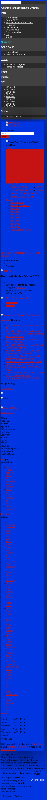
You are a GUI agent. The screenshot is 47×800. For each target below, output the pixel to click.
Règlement (11, 25)
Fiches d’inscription (14, 67)
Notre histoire (12, 18)
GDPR (9, 37)
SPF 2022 (10, 96)
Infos (3, 12)
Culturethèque (12, 30)
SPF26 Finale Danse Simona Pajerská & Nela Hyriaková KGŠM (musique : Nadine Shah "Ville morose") (25, 334)
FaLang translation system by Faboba (10, 310)
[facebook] (6, 270)
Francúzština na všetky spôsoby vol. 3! (24, 361)
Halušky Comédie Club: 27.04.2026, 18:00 (24, 372)
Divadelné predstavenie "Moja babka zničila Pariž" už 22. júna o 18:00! (23, 357)
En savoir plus (37, 779)
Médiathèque (12, 27)
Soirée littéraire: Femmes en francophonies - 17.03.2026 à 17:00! (22, 377)
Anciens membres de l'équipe (19, 22)
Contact (5, 111)
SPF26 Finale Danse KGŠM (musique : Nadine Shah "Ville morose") (23, 352)
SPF (3, 82)
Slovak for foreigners (15, 64)
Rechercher (8, 130)
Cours (4, 59)
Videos (5, 76)
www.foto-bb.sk (8, 749)
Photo (4, 71)
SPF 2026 (10, 106)
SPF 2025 (10, 104)
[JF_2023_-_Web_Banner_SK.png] (16, 298)
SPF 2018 (10, 87)
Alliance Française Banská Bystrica (20, 7)
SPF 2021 (10, 94)
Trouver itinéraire (13, 116)
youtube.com (7, 252)
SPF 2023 (10, 99)
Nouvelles (6, 42)
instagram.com (22, 252)
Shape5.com (38, 744)
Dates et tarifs (12, 52)
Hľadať (5, 136)
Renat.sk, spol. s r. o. (17, 746)
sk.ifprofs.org (7, 388)
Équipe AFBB (12, 20)
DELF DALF (7, 47)
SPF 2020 (10, 92)
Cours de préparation (15, 54)
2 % (7, 34)
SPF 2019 (10, 89)
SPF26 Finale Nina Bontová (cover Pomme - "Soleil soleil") (21, 340)
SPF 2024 (10, 101)
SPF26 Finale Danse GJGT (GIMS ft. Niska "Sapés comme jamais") (25, 346)
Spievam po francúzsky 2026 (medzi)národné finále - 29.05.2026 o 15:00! (23, 367)
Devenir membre (13, 32)
